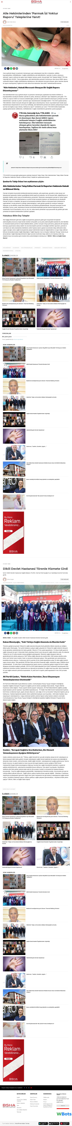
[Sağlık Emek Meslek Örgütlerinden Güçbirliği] (18, 318)
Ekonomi (19, 1107)
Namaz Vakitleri (34, 1101)
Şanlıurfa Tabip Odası (60, 247)
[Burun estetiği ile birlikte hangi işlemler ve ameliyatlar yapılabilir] (14, 492)
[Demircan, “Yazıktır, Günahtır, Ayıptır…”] (14, 459)
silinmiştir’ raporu (8, 250)
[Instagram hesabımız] (28, 1088)
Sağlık (67, 25)
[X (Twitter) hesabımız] (26, 1088)
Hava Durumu (33, 1097)
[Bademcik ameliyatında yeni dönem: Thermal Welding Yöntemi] (18, 292)
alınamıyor (16, 247)
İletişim (45, 1099)
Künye (44, 1101)
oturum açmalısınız (18, 339)
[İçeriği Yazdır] (17, 68)
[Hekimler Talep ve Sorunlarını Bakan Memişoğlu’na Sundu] (53, 292)
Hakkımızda (46, 1097)
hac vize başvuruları (27, 247)
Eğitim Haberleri (21, 1103)
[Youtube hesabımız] (31, 1088)
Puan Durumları (34, 1106)
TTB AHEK (18, 250)
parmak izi (37, 247)
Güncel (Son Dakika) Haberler (47, 582)
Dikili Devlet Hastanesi (9, 789)
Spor (18, 1105)
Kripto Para (33, 1099)
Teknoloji (19, 1112)
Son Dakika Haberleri (64, 582)
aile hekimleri (7, 247)
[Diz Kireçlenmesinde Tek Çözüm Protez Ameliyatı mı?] (14, 509)
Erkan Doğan (10, 579)
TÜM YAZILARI (64, 22)
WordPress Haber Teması (22, 1123)
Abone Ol (63, 1105)
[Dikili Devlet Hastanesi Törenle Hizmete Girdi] (53, 267)
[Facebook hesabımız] (24, 1088)
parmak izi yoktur (47, 247)
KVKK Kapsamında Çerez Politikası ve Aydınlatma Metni (47, 1105)
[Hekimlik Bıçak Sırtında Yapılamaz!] (53, 318)
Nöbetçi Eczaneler (34, 1104)
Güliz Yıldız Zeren (11, 22)
